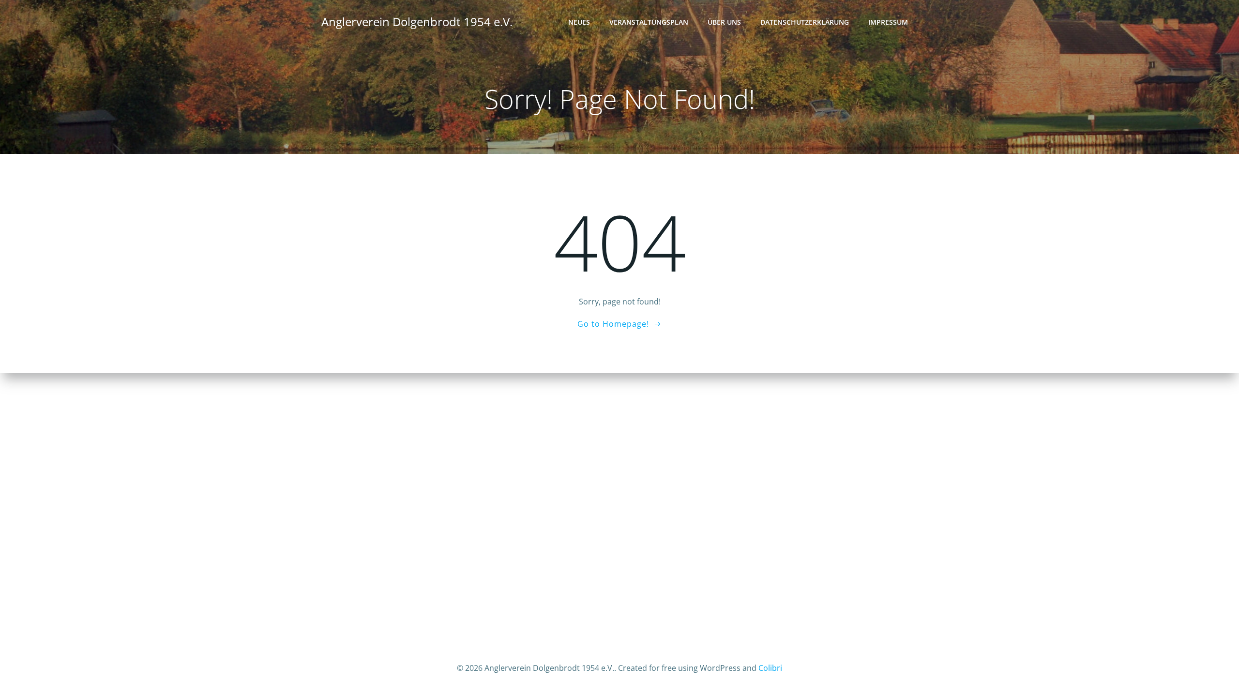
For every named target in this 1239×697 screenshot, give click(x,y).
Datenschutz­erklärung (804, 22)
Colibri (770, 668)
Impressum (888, 22)
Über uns (724, 22)
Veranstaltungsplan (648, 22)
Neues (579, 22)
